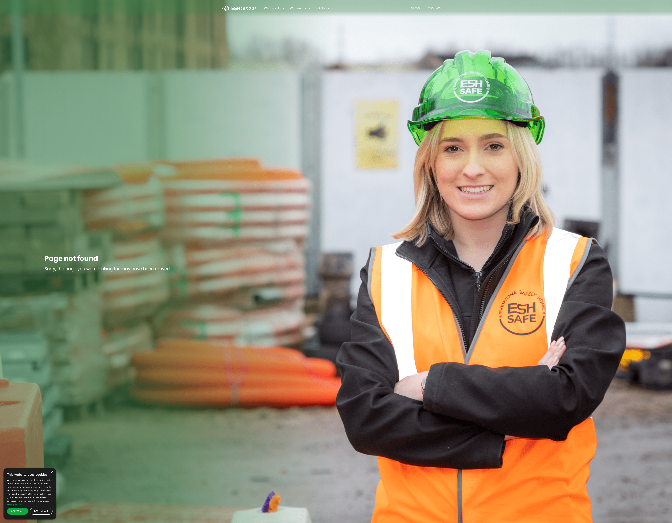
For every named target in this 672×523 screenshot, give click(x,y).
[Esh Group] (239, 8)
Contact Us (437, 8)
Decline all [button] (41, 511)
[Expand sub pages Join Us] (669, 8)
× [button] (52, 472)
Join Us (321, 8)
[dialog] (30, 493)
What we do (272, 8)
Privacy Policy (14, 504)
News (415, 8)
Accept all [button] (17, 511)
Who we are (298, 8)
